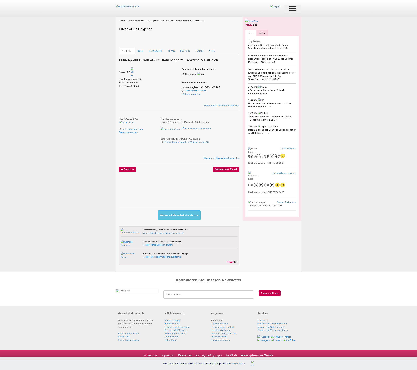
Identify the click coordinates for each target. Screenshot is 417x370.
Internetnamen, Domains (224, 333)
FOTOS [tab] (199, 51)
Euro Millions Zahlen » (284, 173)
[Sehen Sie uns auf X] (281, 336)
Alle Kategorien (136, 20)
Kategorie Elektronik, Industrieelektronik (168, 20)
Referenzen (185, 355)
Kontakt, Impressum (128, 333)
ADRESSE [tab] (127, 51)
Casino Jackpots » (286, 202)
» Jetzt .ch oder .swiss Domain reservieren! (163, 233)
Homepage (191, 74)
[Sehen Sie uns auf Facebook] (263, 336)
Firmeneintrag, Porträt (222, 327)
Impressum (167, 355)
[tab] (250, 33)
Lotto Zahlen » (288, 148)
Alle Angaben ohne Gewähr (257, 355)
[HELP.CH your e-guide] (275, 6)
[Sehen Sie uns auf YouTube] (289, 340)
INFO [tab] (140, 51)
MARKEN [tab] (185, 51)
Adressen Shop (172, 320)
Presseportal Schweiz (176, 330)
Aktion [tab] (262, 33)
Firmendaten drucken (195, 90)
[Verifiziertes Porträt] (132, 72)
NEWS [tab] (171, 51)
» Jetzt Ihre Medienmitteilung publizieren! (162, 257)
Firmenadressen (219, 323)
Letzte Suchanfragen (129, 340)
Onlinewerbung (219, 336)
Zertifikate (231, 355)
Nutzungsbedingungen (208, 355)
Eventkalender (172, 323)
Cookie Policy (237, 363)
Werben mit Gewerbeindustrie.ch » (221, 105)
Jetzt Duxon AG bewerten (197, 128)
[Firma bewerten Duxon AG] (170, 128)
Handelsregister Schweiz (177, 327)
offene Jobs (124, 336)
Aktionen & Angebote (175, 333)
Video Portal (171, 340)
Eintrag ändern (193, 94)
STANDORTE (156, 51)
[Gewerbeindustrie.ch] (128, 6)
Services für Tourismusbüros (272, 323)
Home (122, 20)
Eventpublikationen (220, 330)
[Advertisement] (178, 192)
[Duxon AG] (126, 122)
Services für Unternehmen (270, 327)
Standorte (128, 169)
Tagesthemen (172, 336)
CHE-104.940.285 (210, 87)
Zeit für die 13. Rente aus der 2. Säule (268, 45)
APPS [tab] (212, 51)
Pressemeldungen (220, 340)
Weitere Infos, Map (225, 169)
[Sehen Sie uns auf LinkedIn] (276, 340)
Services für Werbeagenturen (272, 330)
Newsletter (262, 320)
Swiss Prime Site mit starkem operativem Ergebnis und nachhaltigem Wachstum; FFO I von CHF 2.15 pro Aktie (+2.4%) (271, 72)
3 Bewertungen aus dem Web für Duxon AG (186, 142)
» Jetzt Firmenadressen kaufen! (158, 245)
